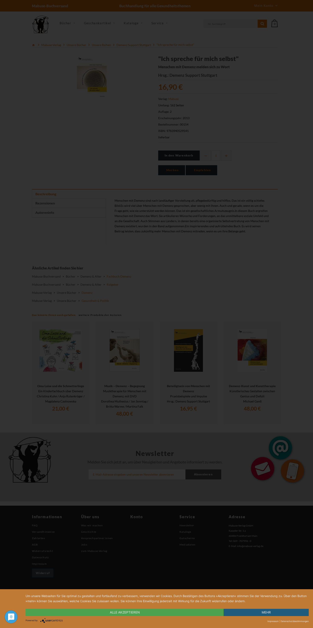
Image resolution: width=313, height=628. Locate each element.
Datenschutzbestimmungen (295, 621)
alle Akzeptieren (125, 612)
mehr (266, 612)
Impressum (273, 621)
